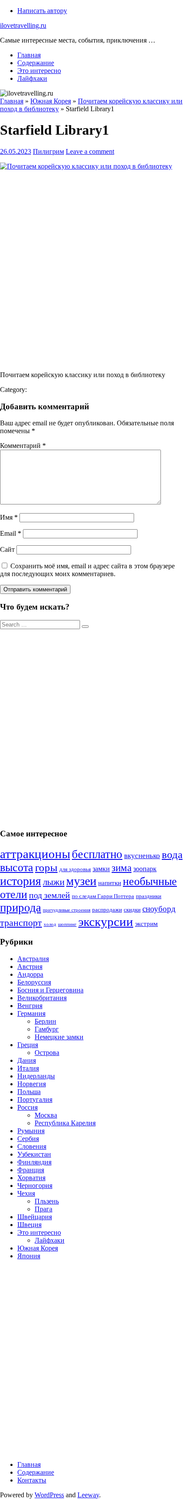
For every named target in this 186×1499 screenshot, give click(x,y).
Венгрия (29, 1005)
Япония (28, 1256)
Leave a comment (90, 151)
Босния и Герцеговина (50, 990)
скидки (132, 910)
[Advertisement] (93, 270)
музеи (81, 881)
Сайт (7, 549)
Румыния (31, 1130)
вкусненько (142, 856)
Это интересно (39, 70)
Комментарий (23, 445)
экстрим (146, 923)
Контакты (31, 1480)
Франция (30, 1170)
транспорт (21, 922)
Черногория (34, 1185)
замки (101, 868)
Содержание (35, 62)
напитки (109, 882)
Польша (29, 1091)
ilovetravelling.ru (23, 25)
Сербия (28, 1138)
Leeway (88, 1495)
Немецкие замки (59, 1037)
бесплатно (97, 854)
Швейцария (34, 1216)
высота (16, 867)
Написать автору (42, 10)
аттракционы (35, 854)
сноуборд (159, 908)
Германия (31, 1013)
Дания (26, 1060)
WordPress (49, 1495)
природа (20, 907)
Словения (31, 1146)
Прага (43, 1209)
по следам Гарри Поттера (103, 896)
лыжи (53, 882)
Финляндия (34, 1162)
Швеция (29, 1224)
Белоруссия (34, 982)
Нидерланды (36, 1076)
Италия (28, 1068)
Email (10, 533)
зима (121, 867)
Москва (46, 1115)
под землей (49, 895)
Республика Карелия (65, 1123)
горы (46, 867)
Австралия (33, 958)
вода (172, 854)
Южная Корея (37, 1248)
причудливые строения (66, 910)
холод (50, 924)
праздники (148, 896)
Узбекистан (34, 1154)
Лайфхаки (32, 78)
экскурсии (105, 922)
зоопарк (145, 868)
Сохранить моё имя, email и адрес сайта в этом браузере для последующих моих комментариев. (87, 569)
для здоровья (75, 869)
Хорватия (31, 1177)
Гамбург (47, 1029)
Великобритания (42, 998)
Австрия (29, 966)
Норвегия (31, 1084)
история (20, 881)
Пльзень (47, 1201)
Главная (29, 55)
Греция (27, 1044)
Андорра (30, 974)
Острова (47, 1052)
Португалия (34, 1099)
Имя (9, 517)
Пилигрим (48, 151)
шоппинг (67, 924)
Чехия (26, 1193)
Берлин (45, 1021)
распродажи (107, 910)
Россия (27, 1107)
